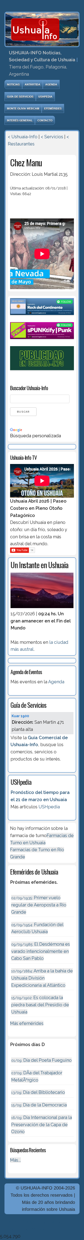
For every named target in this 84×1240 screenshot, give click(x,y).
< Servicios (52, 136)
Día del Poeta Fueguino (41, 1060)
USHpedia (45, 97)
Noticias (13, 84)
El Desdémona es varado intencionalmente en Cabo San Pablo (40, 951)
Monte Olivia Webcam (23, 108)
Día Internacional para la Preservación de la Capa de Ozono (41, 1124)
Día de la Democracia (39, 1105)
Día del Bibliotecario (38, 1092)
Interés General (19, 120)
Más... (15, 1160)
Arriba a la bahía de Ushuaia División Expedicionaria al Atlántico (42, 978)
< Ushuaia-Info (22, 136)
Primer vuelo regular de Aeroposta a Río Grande (38, 905)
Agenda (51, 84)
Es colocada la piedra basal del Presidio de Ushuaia (40, 1004)
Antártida (32, 84)
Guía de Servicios (20, 97)
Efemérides (53, 108)
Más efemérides (26, 1023)
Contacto (44, 120)
